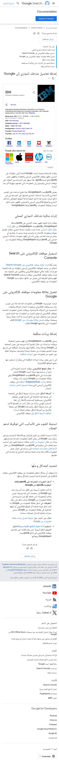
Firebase (53, 724)
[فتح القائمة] (53, 3)
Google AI (53, 733)
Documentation (47, 11)
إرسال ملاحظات (47, 39)
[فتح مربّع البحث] (18, 3)
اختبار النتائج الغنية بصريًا (48, 689)
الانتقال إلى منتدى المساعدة (47, 628)
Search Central (38, 3)
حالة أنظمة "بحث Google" (47, 664)
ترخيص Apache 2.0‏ (10, 567)
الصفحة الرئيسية (51, 28)
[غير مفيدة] (34, 33)
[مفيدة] (38, 33)
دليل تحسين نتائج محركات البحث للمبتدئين (42, 659)
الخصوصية (46, 749)
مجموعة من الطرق (37, 442)
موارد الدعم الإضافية (50, 643)
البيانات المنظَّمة (26, 354)
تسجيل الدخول (8, 3)
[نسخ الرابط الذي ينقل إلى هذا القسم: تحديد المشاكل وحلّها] (28, 465)
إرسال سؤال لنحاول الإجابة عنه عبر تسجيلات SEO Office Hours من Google (32, 633)
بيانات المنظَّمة (32, 381)
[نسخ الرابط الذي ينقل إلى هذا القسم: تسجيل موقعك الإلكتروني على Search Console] (41, 258)
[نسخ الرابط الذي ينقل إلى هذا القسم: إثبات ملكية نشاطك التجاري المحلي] (12, 216)
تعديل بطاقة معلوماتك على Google (29, 320)
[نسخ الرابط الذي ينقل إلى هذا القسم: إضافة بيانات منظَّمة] (30, 334)
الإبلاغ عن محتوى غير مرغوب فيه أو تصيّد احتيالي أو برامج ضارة (34, 639)
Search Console (46, 18)
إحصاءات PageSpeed (48, 694)
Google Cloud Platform (47, 729)
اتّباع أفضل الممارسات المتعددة (44, 448)
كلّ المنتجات (52, 738)
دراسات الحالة (52, 673)
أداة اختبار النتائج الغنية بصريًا (31, 526)
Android (53, 716)
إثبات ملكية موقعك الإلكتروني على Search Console (27, 265)
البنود (55, 749)
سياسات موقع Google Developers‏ (20, 570)
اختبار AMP (52, 698)
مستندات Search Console (46, 668)
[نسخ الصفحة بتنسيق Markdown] (53, 78)
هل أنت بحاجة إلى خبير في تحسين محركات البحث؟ (39, 655)
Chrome (53, 720)
